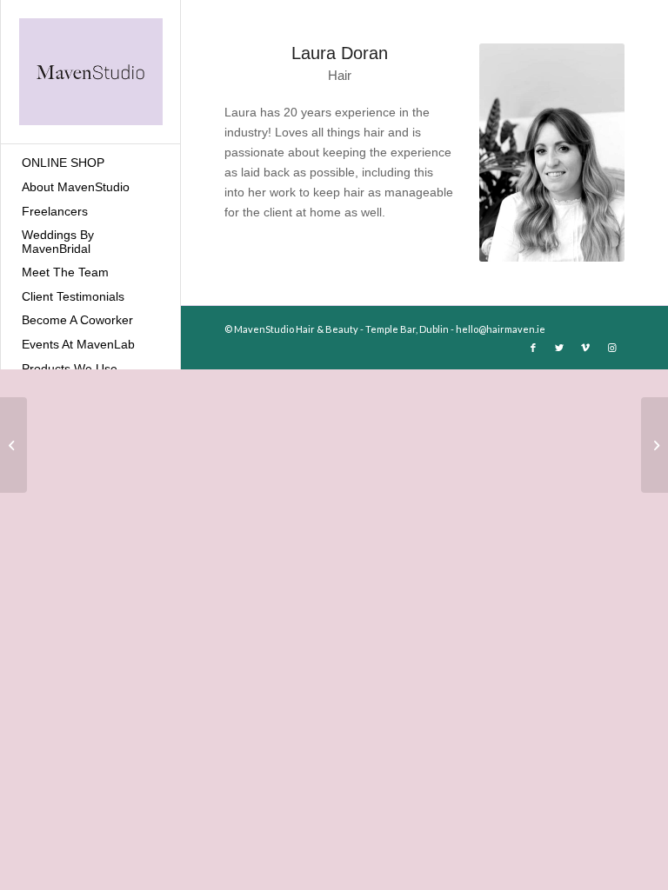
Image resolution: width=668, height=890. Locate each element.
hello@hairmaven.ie (500, 329)
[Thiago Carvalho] (654, 445)
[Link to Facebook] (533, 348)
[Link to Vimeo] (585, 348)
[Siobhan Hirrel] (13, 445)
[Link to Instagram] (611, 348)
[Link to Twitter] (559, 348)
